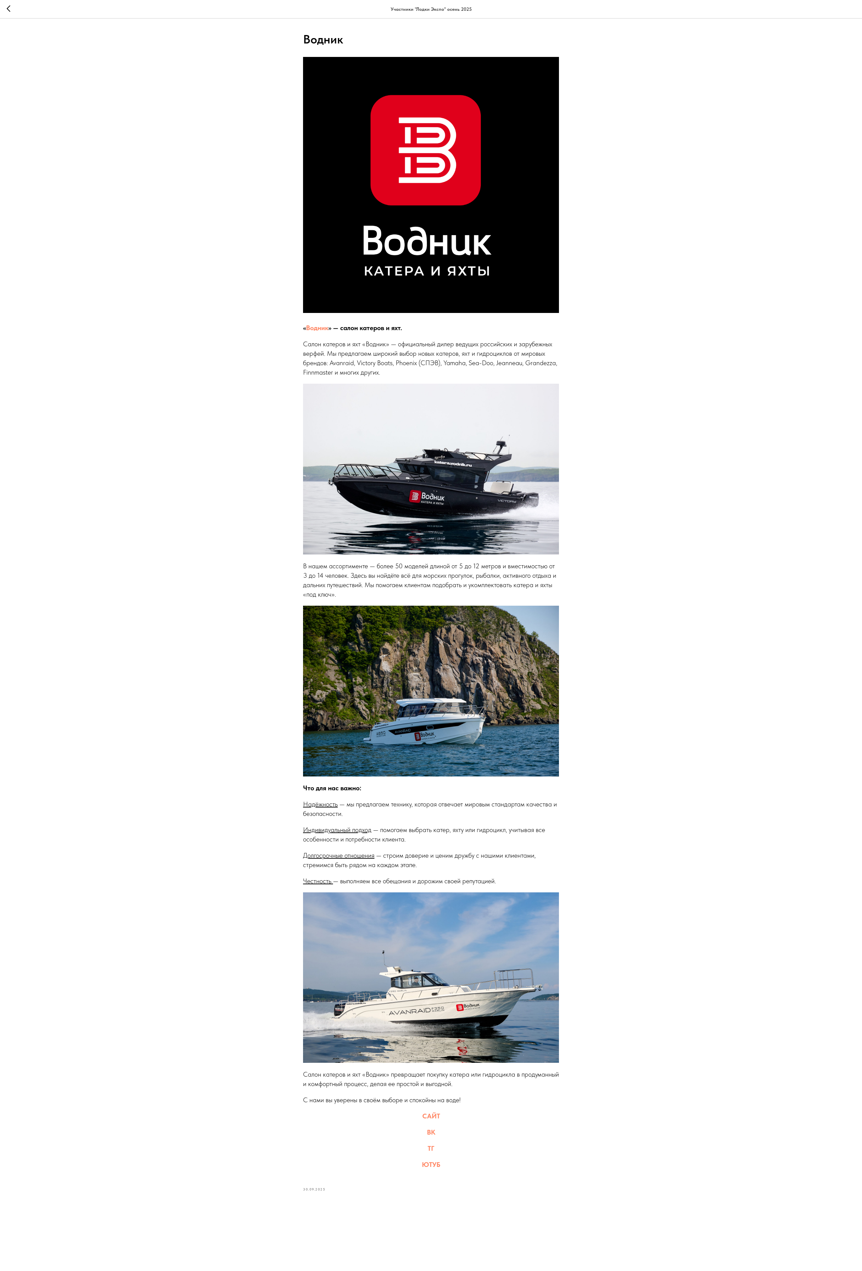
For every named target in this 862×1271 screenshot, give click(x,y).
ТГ (431, 1148)
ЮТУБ (431, 1165)
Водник (317, 328)
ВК (431, 1132)
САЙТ (431, 1116)
